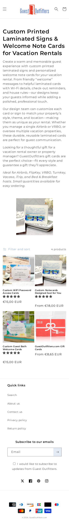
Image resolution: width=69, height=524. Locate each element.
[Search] (56, 9)
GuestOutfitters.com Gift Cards (50, 348)
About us (13, 403)
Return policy (16, 428)
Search (12, 395)
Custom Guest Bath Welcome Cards (14, 348)
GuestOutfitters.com (38, 517)
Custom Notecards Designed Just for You (48, 292)
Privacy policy (17, 420)
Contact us (14, 412)
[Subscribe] (57, 452)
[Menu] (5, 9)
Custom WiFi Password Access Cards (17, 292)
